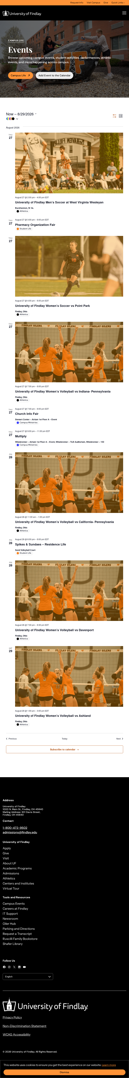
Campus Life (18, 75)
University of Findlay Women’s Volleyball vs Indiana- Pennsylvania (63, 391)
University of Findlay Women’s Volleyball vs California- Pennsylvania (64, 522)
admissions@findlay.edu (20, 832)
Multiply (21, 436)
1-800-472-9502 (15, 828)
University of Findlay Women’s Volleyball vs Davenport (54, 630)
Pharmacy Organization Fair (35, 225)
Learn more (109, 1065)
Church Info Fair (26, 413)
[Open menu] (124, 13)
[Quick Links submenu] (124, 2)
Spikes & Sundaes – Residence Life (40, 544)
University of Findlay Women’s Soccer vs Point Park (52, 305)
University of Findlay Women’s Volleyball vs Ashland (53, 715)
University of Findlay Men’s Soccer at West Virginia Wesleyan (59, 202)
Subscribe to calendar (62, 749)
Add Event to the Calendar (54, 75)
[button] (59, 119)
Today (64, 738)
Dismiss (64, 1072)
